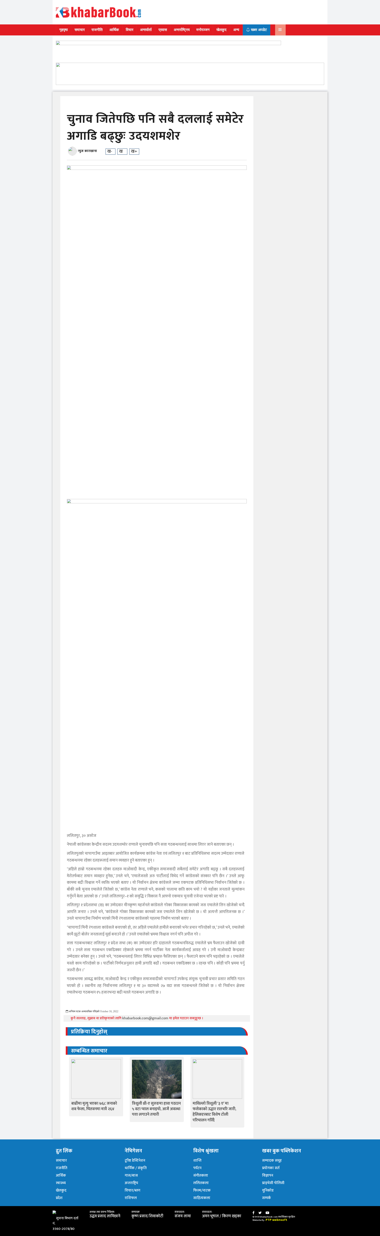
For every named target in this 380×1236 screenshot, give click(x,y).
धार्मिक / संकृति (136, 1168)
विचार (129, 30)
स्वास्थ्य (61, 1183)
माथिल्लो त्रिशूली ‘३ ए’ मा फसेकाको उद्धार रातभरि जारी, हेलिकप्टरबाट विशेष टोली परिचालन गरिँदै (214, 1112)
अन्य (236, 30)
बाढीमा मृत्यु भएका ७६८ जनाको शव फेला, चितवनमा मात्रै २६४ (94, 1106)
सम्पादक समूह (272, 1160)
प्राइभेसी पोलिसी (273, 1183)
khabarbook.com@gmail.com (145, 1018)
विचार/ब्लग (132, 1190)
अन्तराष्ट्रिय (131, 1183)
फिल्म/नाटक (202, 1190)
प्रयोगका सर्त (271, 1168)
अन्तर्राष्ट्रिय (182, 30)
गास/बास (131, 1175)
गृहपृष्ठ (63, 30)
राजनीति (97, 30)
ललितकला (201, 1183)
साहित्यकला (201, 1198)
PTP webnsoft (276, 1220)
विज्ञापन (267, 1175)
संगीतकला (200, 1175)
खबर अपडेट (258, 30)
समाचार (80, 30)
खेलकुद (221, 30)
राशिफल (131, 1198)
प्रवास (163, 30)
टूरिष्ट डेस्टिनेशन (135, 1160)
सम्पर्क (266, 1198)
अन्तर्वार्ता (146, 30)
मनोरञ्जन (203, 30)
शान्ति (197, 1160)
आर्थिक (114, 30)
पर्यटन (197, 1168)
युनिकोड (268, 1190)
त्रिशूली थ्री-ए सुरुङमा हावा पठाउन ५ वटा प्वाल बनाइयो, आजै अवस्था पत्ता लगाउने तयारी (156, 1109)
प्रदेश (59, 1198)
